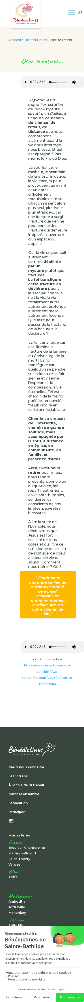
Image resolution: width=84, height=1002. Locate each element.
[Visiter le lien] (40, 749)
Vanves (14, 864)
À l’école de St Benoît (27, 785)
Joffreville (17, 907)
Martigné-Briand (22, 853)
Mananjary (17, 913)
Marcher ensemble (24, 794)
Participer (17, 812)
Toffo (13, 877)
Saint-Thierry (19, 859)
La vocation (18, 803)
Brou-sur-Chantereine (27, 848)
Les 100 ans (18, 776)
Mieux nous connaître (26, 767)
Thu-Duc (16, 925)
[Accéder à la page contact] (40, 821)
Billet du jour (34, 40)
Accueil (15, 40)
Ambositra (17, 901)
